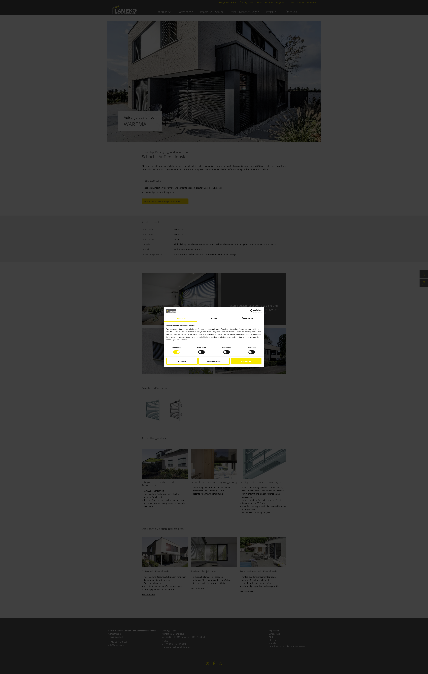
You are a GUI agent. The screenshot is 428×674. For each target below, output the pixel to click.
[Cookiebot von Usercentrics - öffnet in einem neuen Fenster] (252, 311)
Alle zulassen (246, 361)
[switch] (201, 352)
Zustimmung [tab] (181, 318)
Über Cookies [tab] (247, 318)
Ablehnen (182, 361)
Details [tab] (214, 318)
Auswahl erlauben (214, 361)
